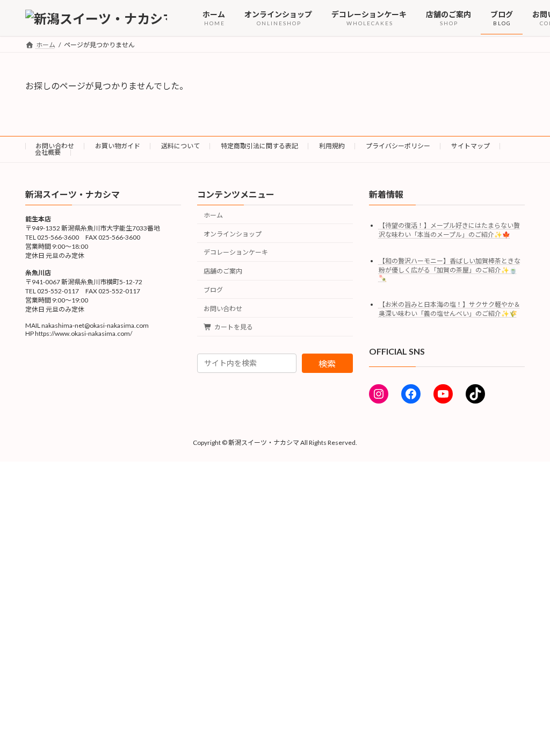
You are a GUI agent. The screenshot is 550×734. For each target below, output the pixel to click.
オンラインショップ (233, 234)
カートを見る (233, 327)
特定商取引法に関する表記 (259, 146)
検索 (327, 363)
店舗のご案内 (223, 272)
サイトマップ (470, 146)
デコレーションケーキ (236, 253)
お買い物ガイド (117, 146)
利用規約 (332, 146)
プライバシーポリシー (398, 146)
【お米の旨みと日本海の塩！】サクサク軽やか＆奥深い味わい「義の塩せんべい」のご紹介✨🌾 (449, 309)
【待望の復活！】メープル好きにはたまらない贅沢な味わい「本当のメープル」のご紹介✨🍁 (449, 230)
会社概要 (48, 152)
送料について (180, 146)
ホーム (213, 215)
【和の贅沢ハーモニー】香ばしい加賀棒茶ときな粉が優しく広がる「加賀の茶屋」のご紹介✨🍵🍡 (449, 269)
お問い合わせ (54, 146)
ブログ (213, 290)
